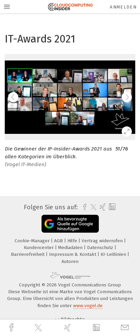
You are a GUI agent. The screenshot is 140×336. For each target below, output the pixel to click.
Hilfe (72, 241)
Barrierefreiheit (28, 254)
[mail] (125, 327)
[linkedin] (97, 327)
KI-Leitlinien (114, 254)
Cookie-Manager (33, 241)
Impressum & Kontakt (73, 254)
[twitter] (39, 328)
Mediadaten (71, 247)
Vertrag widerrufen (103, 241)
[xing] (68, 327)
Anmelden (123, 7)
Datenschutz (101, 247)
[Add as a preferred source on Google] (70, 224)
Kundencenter (39, 247)
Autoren (70, 261)
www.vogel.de (88, 305)
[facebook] (12, 327)
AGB (59, 241)
